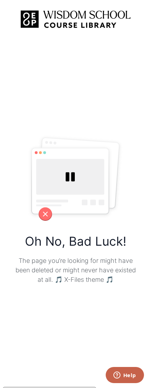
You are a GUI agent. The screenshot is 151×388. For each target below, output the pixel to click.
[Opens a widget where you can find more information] (124, 375)
